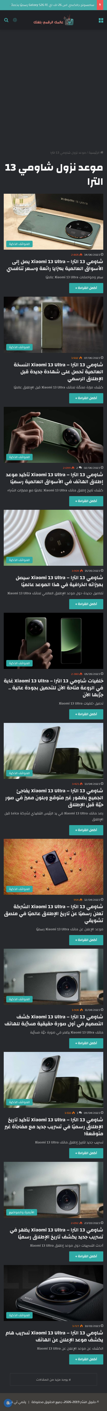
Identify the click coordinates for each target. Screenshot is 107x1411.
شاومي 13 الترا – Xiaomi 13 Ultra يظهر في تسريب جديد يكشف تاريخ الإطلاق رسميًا (56, 1233)
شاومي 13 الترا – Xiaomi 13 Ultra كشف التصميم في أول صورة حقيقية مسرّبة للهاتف (53, 1020)
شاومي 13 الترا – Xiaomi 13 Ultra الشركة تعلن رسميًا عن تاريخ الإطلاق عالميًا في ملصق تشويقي (53, 913)
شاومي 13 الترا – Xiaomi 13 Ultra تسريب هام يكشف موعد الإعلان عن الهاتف (54, 1336)
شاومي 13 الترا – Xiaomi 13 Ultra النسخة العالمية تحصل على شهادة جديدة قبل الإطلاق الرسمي (58, 371)
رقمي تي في (17, 1402)
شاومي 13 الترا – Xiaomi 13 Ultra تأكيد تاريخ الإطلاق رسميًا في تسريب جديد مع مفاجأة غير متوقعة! (53, 1126)
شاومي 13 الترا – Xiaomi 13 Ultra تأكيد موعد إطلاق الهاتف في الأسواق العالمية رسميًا (54, 478)
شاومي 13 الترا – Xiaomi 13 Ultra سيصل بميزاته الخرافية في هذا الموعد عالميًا (59, 581)
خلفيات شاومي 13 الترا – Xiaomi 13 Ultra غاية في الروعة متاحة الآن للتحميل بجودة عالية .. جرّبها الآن (53, 687)
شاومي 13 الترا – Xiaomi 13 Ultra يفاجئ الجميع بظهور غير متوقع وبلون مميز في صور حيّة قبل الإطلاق (54, 797)
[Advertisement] (53, 88)
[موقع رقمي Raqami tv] (53, 20)
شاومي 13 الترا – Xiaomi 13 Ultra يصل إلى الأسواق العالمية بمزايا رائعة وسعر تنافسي (54, 265)
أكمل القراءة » (86, 288)
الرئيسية (94, 153)
